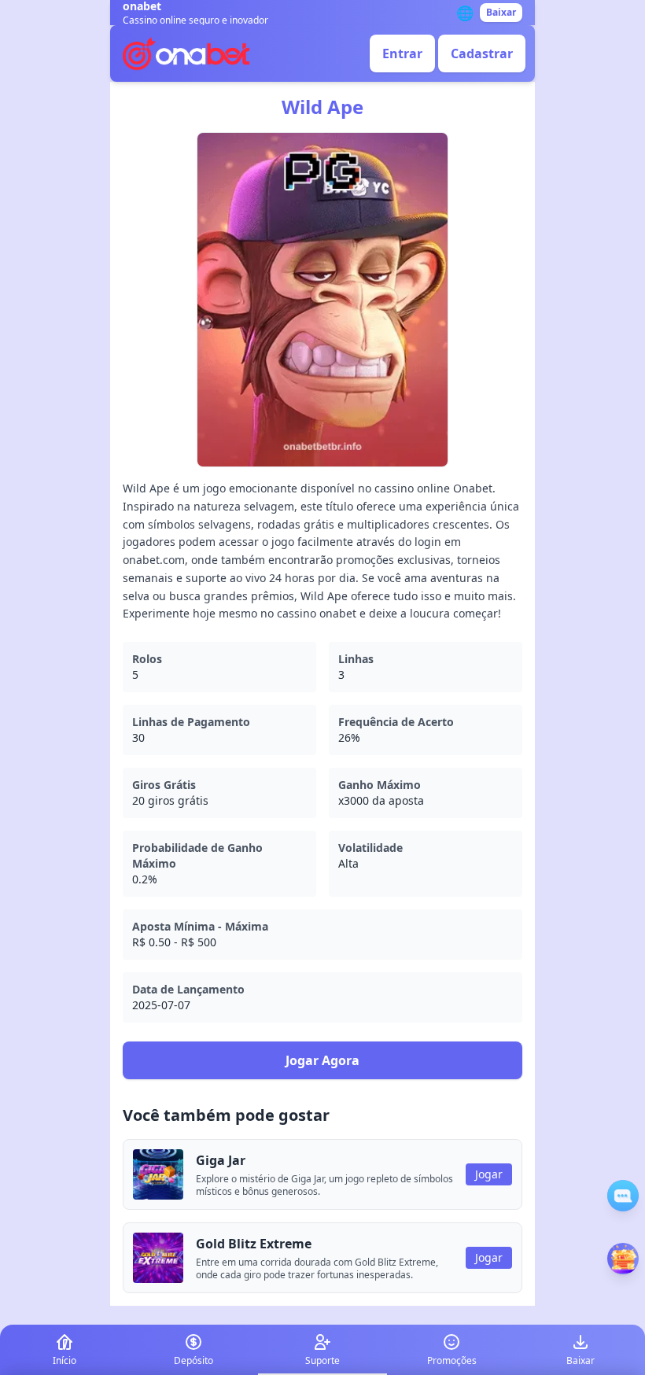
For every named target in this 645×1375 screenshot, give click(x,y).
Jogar (489, 1174)
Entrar (402, 53)
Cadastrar (482, 53)
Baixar (501, 12)
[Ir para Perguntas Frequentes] (623, 1195)
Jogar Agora (322, 1060)
